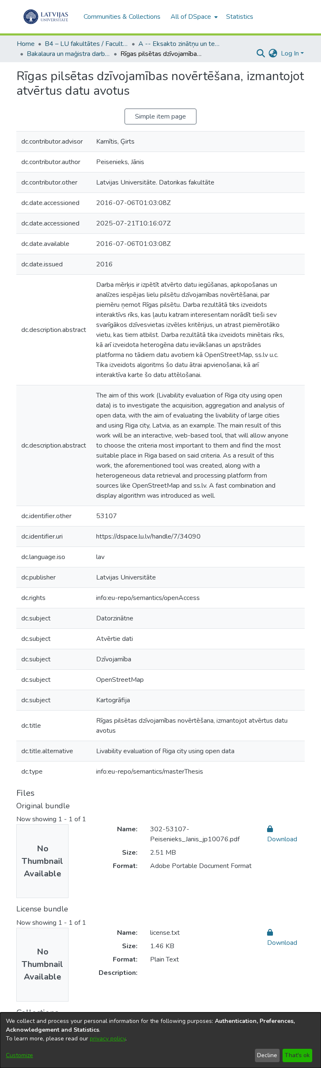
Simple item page (160, 116)
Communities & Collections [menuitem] (122, 16)
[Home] (45, 16)
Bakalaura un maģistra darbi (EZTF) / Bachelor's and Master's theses (68, 53)
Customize (19, 1055)
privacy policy (107, 1039)
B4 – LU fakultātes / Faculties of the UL (86, 43)
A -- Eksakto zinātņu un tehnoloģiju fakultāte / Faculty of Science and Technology (180, 43)
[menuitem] (193, 16)
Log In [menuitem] (290, 53)
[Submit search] (261, 53)
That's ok (297, 1055)
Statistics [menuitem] (239, 16)
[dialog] (160, 1040)
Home (26, 43)
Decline (267, 1055)
